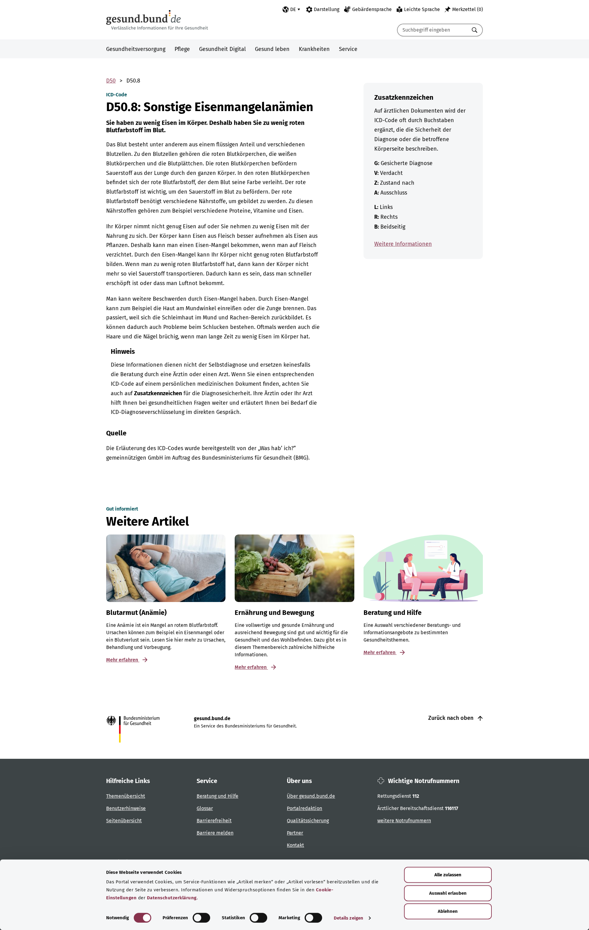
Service (348, 49)
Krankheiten (314, 49)
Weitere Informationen (403, 244)
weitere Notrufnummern (404, 821)
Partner (295, 833)
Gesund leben (272, 49)
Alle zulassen (447, 875)
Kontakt (295, 845)
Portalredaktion (304, 808)
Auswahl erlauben (448, 893)
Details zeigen (348, 918)
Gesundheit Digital (222, 49)
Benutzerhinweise (126, 808)
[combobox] (432, 30)
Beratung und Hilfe (217, 796)
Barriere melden (215, 833)
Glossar (205, 808)
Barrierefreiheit (214, 821)
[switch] (201, 918)
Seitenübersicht (124, 821)
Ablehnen (448, 911)
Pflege (182, 49)
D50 (111, 80)
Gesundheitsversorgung (135, 49)
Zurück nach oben (451, 718)
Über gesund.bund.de (311, 796)
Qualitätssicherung (308, 821)
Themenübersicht (125, 796)
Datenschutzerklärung (172, 898)
